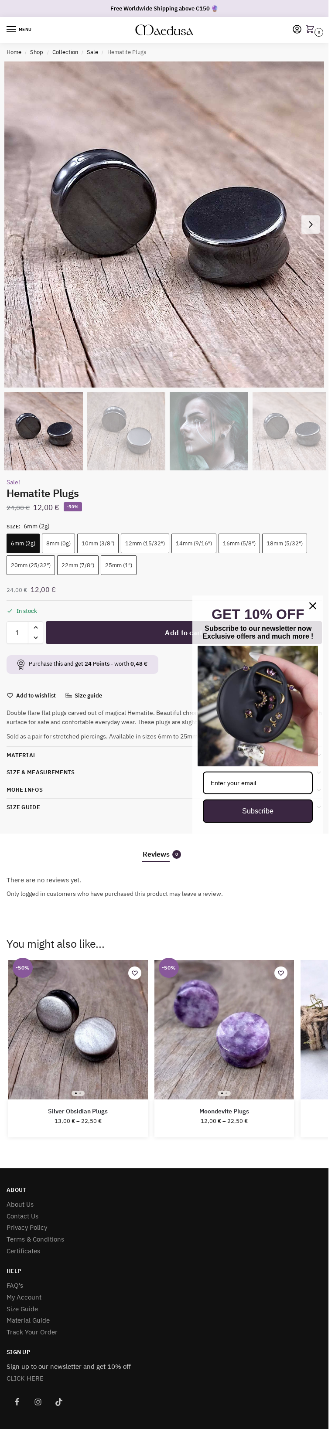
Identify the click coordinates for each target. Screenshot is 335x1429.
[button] (312, 30)
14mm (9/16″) (194, 543)
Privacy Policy (27, 1227)
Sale (92, 52)
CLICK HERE (25, 1378)
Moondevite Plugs (224, 1111)
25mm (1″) (118, 565)
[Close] (312, 605)
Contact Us (22, 1216)
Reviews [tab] (160, 854)
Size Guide (23, 807)
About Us (20, 1204)
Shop (36, 52)
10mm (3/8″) (98, 543)
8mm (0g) (58, 543)
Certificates (23, 1251)
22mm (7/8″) (78, 565)
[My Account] (297, 30)
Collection (65, 52)
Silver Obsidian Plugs (78, 1111)
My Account (24, 1297)
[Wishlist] (134, 973)
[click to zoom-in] (167, 224)
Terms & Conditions (35, 1239)
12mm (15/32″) (145, 543)
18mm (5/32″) (285, 543)
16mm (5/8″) (239, 543)
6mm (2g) (23, 543)
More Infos (25, 789)
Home (14, 52)
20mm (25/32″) (31, 565)
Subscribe (257, 811)
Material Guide (28, 1320)
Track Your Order (32, 1332)
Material (21, 755)
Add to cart (183, 632)
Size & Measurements (41, 772)
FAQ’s (15, 1285)
